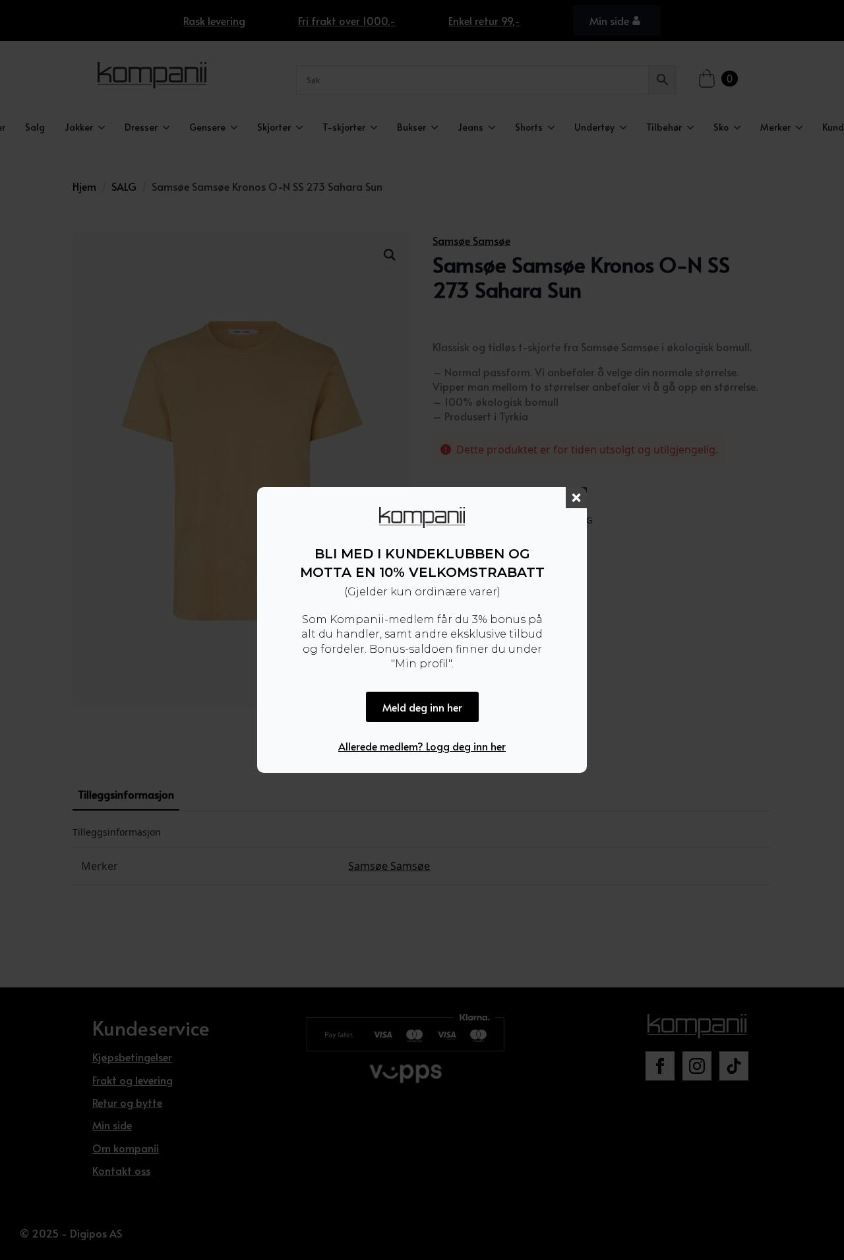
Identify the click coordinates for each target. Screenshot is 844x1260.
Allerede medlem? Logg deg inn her (422, 746)
